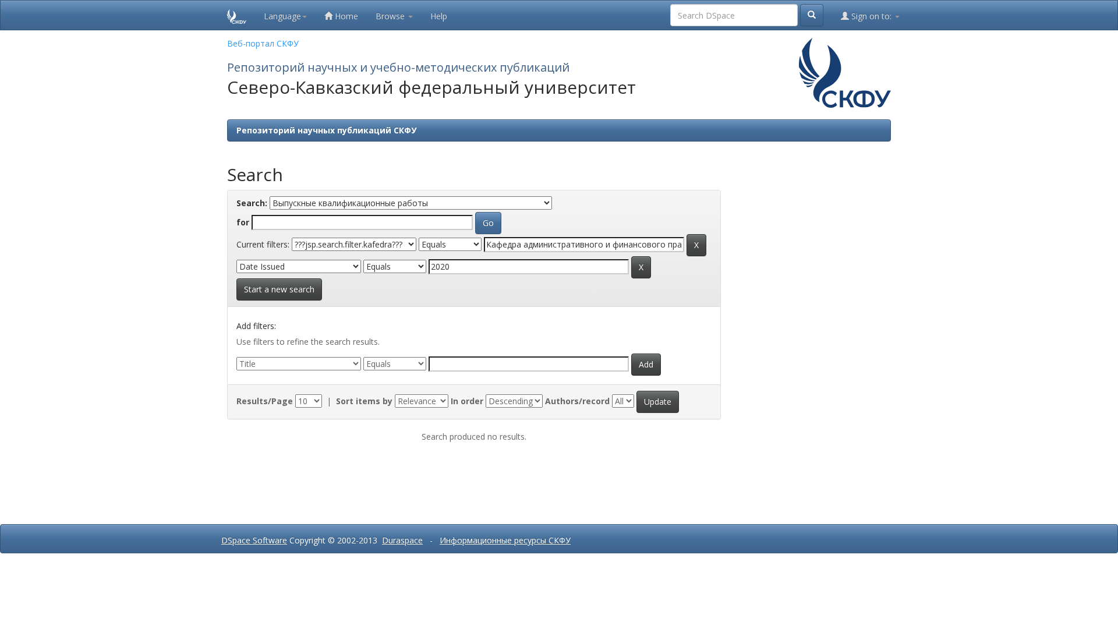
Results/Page (264, 401)
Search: (251, 203)
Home (345, 16)
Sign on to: (871, 16)
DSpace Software (254, 540)
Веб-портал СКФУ (263, 43)
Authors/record (577, 401)
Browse (391, 16)
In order (467, 401)
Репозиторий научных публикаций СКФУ (326, 130)
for (242, 222)
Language (282, 16)
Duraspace (402, 540)
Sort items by (364, 401)
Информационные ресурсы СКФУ (505, 540)
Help (438, 16)
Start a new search (279, 289)
